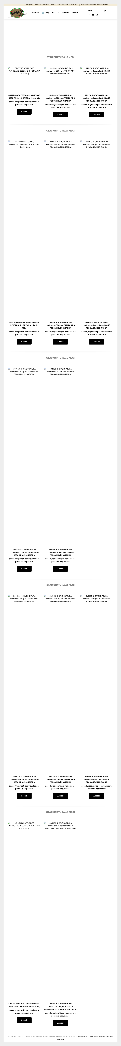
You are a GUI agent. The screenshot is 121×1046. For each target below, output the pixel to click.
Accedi (24, 112)
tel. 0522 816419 (91, 5)
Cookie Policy (93, 1036)
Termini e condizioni (105, 1036)
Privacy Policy (83, 1036)
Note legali (60, 1039)
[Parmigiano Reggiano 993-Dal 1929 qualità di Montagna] (17, 12)
